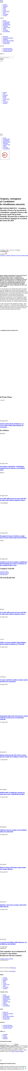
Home (1, 0)
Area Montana (6, 31)
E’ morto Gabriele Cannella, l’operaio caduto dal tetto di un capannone (14, 680)
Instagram (5, 1038)
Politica (4, 7)
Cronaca (5, 4)
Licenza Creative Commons (17, 1051)
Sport (4, 8)
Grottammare (6, 23)
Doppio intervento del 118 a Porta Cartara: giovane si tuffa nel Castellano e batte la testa (13, 755)
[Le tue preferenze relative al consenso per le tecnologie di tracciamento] (25, 1068)
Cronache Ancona (7, 51)
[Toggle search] (1, 135)
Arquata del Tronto (4, 573)
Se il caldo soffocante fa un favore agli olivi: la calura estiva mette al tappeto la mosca (13, 499)
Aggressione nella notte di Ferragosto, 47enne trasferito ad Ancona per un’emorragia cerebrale (14, 717)
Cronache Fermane (7, 48)
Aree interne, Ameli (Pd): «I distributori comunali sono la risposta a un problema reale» (12, 468)
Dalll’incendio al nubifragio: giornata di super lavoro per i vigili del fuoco (12, 793)
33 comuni (5, 101)
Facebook (5, 1034)
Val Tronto (5, 30)
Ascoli (4, 20)
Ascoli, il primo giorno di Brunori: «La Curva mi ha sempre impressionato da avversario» (12, 425)
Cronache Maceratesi (8, 49)
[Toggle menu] (1, 61)
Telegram (13, 971)
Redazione (5, 36)
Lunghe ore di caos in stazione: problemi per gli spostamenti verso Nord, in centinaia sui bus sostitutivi (13, 563)
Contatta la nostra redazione (6, 958)
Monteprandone (6, 24)
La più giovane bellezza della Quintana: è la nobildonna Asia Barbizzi (13, 943)
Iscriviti (16, 1044)
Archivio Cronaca (4, 571)
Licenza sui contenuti (8, 38)
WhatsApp (13, 967)
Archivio (5, 15)
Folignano (5, 26)
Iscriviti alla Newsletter (8, 40)
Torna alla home (4, 574)
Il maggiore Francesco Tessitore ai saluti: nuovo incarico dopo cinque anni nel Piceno (13, 536)
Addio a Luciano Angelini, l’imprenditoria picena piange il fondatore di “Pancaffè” (13, 643)
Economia (5, 6)
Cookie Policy (6, 43)
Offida (4, 28)
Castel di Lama (6, 27)
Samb (4, 12)
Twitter (4, 1035)
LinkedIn (5, 1037)
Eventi (4, 10)
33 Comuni (5, 14)
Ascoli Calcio (6, 11)
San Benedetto (6, 22)
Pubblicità (5, 39)
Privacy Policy (6, 42)
